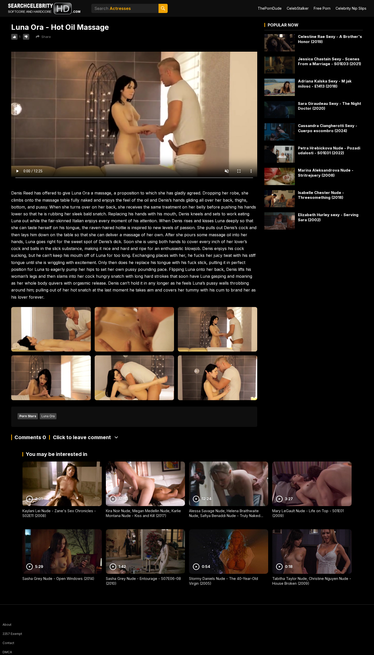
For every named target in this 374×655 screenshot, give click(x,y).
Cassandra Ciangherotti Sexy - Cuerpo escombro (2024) (327, 128)
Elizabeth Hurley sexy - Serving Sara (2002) (328, 217)
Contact (8, 643)
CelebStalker (298, 8)
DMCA (7, 652)
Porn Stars (27, 416)
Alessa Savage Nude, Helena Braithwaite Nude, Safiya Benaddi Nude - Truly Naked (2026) (224, 515)
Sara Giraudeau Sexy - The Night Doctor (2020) (329, 106)
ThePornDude (270, 8)
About (7, 624)
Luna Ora (48, 416)
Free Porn (322, 8)
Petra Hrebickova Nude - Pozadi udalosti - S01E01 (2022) (329, 151)
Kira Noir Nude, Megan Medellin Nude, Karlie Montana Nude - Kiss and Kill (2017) (143, 513)
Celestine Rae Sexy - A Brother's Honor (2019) (330, 39)
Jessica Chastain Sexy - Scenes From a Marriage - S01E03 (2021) (329, 61)
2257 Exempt (12, 634)
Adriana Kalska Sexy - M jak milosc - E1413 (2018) (325, 84)
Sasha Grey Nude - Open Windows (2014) (58, 578)
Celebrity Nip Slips (351, 8)
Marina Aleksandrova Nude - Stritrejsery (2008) (325, 173)
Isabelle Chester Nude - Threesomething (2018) (321, 195)
